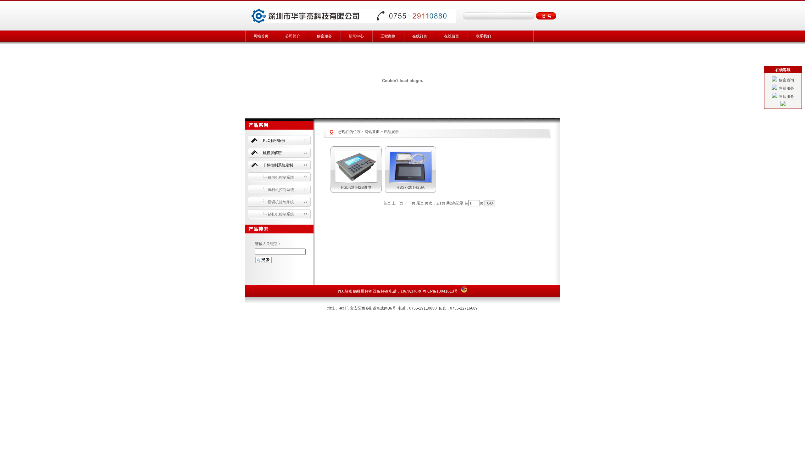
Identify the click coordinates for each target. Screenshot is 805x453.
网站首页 (261, 36)
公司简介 (292, 36)
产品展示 (391, 132)
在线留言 (451, 36)
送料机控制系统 (281, 189)
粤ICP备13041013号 (440, 291)
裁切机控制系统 (281, 177)
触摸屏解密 (272, 153)
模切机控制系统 (281, 202)
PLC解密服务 (274, 140)
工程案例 (388, 36)
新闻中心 (356, 36)
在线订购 (419, 36)
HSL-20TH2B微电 (356, 187)
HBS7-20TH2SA (411, 187)
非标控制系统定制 (278, 165)
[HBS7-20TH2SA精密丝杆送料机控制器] (410, 180)
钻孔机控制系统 (281, 214)
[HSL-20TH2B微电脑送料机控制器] (356, 180)
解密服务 (324, 36)
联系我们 (483, 36)
